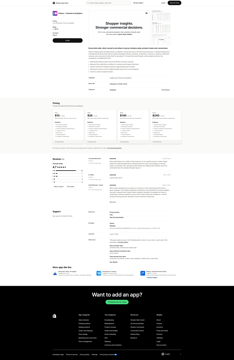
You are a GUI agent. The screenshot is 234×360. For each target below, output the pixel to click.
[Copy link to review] (102, 158)
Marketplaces (109, 323)
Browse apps (138, 3)
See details (113, 262)
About (158, 320)
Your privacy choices (107, 354)
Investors (159, 327)
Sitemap (94, 354)
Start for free (174, 3)
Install (68, 40)
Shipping (108, 341)
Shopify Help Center (138, 320)
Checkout (113, 84)
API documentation (137, 323)
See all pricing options (114, 148)
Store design (83, 334)
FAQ (111, 215)
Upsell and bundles (111, 331)
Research (134, 338)
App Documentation (117, 217)
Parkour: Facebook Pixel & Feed (156, 271)
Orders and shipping (86, 331)
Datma (55, 35)
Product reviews (110, 327)
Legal (158, 341)
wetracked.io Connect (109, 271)
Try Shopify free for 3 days (117, 302)
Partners (159, 334)
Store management (85, 341)
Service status (161, 345)
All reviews (70, 186)
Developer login (58, 354)
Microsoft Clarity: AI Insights (67, 271)
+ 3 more (161, 39)
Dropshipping (109, 320)
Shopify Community (137, 327)
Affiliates (159, 338)
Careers (159, 323)
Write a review (58, 186)
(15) (57, 29)
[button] (73, 273)
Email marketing (110, 334)
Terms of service (72, 354)
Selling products (84, 327)
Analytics (113, 90)
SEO (106, 338)
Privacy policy (114, 212)
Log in (163, 3)
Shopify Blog (135, 334)
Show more (113, 202)
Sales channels (84, 320)
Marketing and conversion (88, 338)
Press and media (162, 331)
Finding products (84, 323)
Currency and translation (113, 345)
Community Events (137, 331)
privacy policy (123, 242)
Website (112, 226)
